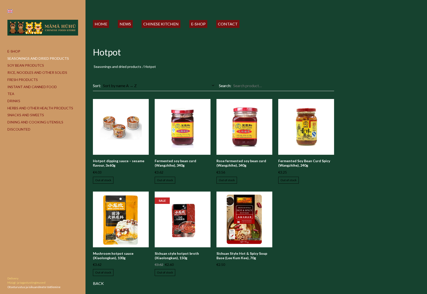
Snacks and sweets (25, 115)
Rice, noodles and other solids (37, 72)
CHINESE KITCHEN (161, 23)
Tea (10, 94)
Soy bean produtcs (25, 65)
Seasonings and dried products (38, 58)
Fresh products (22, 80)
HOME (101, 23)
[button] (10, 11)
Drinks (13, 101)
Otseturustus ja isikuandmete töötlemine (34, 287)
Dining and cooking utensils (35, 122)
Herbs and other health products (40, 108)
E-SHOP (198, 23)
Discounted (18, 129)
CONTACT (228, 23)
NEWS (125, 23)
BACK (98, 283)
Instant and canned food (32, 87)
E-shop (13, 51)
